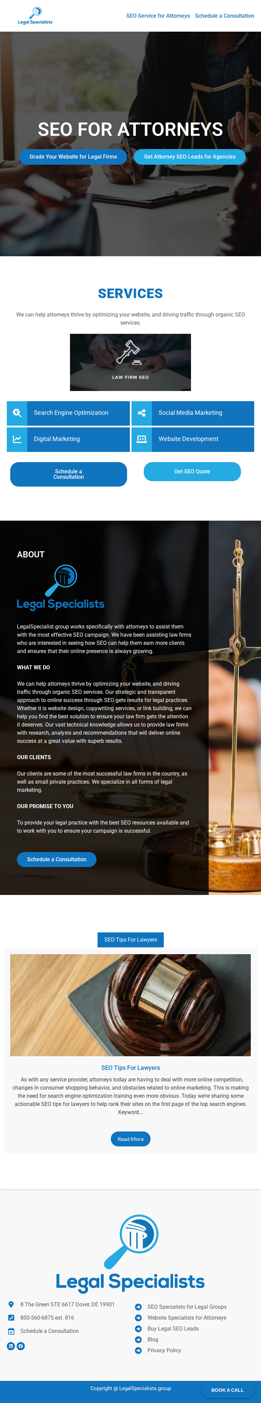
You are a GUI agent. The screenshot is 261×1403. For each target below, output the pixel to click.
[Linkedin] (11, 1346)
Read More (131, 1139)
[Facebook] (21, 1346)
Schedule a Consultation (56, 859)
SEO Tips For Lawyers (130, 939)
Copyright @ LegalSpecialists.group (130, 1388)
